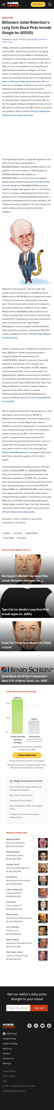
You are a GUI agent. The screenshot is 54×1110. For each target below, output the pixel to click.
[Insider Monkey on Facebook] (30, 1026)
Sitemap (7, 1063)
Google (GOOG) (31, 533)
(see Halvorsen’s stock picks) (20, 511)
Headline (6, 533)
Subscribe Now (27, 755)
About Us (7, 1048)
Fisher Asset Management (15, 452)
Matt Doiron (40, 39)
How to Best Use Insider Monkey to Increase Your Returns (26, 788)
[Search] (50, 4)
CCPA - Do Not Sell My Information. (19, 1086)
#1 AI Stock (38, 4)
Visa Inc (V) (17, 533)
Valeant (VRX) (8, 538)
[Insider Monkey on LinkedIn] (49, 1026)
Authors (7, 1053)
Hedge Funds (7, 18)
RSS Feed (12, 1033)
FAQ (5, 1081)
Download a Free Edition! (21, 800)
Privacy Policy (9, 1071)
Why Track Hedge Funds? (21, 795)
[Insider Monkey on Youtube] (43, 1026)
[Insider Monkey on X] (37, 1026)
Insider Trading (10, 1043)
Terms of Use (9, 1076)
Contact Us (8, 1058)
